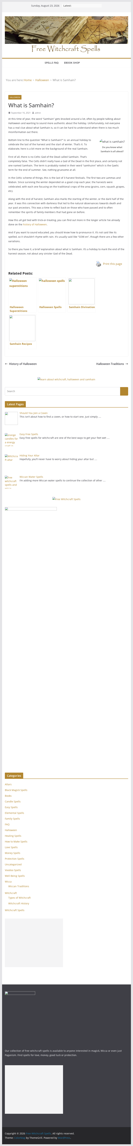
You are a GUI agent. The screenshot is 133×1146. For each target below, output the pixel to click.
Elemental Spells (14, 813)
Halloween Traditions (110, 364)
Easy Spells (11, 807)
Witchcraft (11, 893)
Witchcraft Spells (14, 910)
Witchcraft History (18, 903)
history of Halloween (35, 224)
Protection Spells (14, 858)
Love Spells (11, 847)
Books (8, 795)
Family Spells (12, 818)
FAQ (7, 824)
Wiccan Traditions (18, 886)
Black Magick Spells (16, 790)
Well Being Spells (15, 875)
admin (38, 112)
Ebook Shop (72, 62)
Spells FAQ (52, 62)
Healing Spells (13, 835)
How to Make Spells (16, 841)
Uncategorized (13, 864)
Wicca (8, 881)
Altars (8, 784)
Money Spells (12, 853)
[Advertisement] (34, 943)
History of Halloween (23, 364)
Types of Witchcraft (19, 897)
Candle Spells (13, 801)
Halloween (15, 97)
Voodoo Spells (13, 870)
